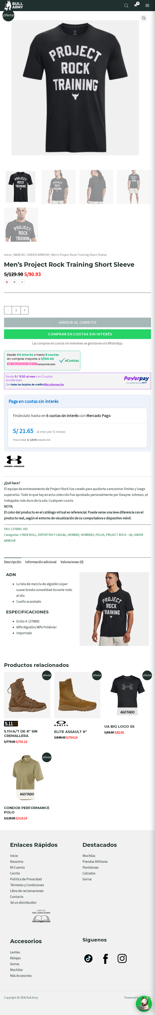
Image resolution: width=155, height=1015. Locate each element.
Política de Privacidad (26, 879)
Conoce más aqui (46, 364)
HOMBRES (87, 535)
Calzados (89, 873)
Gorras (87, 879)
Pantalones (91, 867)
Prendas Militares (95, 861)
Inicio (8, 255)
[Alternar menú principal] (147, 5)
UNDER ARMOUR (38, 255)
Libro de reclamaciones (27, 891)
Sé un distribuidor (23, 902)
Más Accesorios (21, 975)
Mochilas (89, 855)
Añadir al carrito (77, 322)
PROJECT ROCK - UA (119, 535)
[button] (144, 18)
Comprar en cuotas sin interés (80, 334)
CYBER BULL (28, 535)
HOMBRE (73, 535)
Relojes (15, 958)
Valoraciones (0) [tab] (72, 562)
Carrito (15, 873)
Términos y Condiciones (27, 885)
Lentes (15, 952)
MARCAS (19, 255)
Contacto (16, 896)
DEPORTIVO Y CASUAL (52, 535)
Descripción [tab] (12, 562)
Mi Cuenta (17, 867)
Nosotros (16, 861)
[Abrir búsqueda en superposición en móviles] (126, 6)
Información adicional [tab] (41, 562)
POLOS (100, 535)
